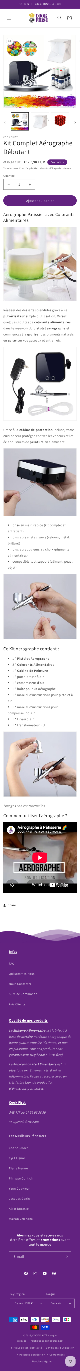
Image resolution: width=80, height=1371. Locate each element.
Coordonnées (57, 1354)
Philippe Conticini (21, 1178)
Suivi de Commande (23, 994)
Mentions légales (42, 1361)
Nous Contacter (20, 984)
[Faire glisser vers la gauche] (5, 122)
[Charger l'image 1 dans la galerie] (20, 121)
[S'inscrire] (66, 1256)
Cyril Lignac (17, 1158)
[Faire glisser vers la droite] (75, 122)
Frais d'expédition (28, 168)
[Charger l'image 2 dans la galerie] (40, 121)
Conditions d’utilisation (60, 1347)
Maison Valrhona (21, 1219)
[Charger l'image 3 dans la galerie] (60, 121)
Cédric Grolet (18, 1148)
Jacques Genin (19, 1199)
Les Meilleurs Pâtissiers (27, 1136)
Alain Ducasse (19, 1209)
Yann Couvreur (19, 1188)
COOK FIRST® (39, 1335)
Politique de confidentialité (26, 1347)
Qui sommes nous (22, 974)
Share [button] (12, 905)
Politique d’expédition (32, 1354)
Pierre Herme (18, 1168)
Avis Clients (17, 1004)
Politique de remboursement (47, 1340)
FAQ (11, 964)
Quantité (8, 176)
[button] (9, 18)
